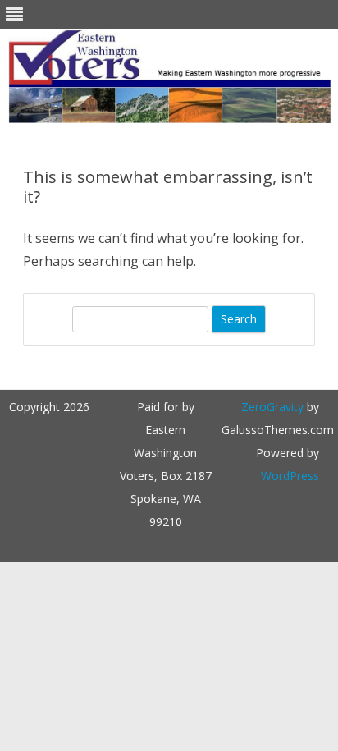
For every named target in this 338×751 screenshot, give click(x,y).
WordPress (290, 475)
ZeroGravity (272, 406)
